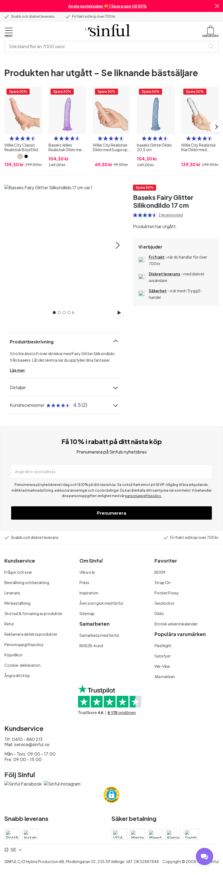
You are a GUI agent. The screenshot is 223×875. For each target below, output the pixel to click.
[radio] (12, 138)
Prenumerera (111, 513)
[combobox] (106, 46)
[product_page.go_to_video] (118, 312)
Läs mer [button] (17, 370)
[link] (20, 156)
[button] (217, 6)
